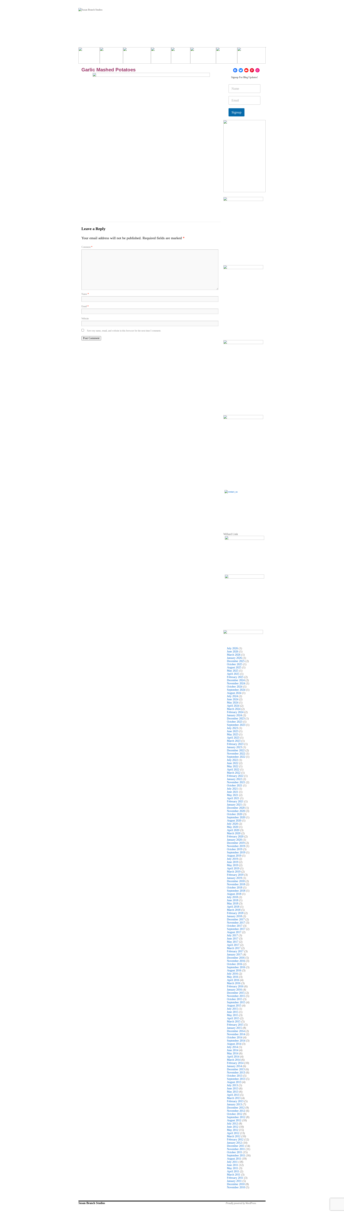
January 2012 (234, 1142)
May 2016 (232, 976)
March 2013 (233, 1098)
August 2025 (234, 667)
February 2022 (235, 775)
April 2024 (233, 705)
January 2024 (234, 715)
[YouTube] (246, 70)
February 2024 (235, 712)
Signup (236, 112)
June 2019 (232, 862)
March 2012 (233, 1136)
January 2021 (234, 804)
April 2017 (233, 944)
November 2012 (236, 1110)
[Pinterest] (252, 70)
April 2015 (233, 1018)
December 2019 (236, 842)
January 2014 (234, 1066)
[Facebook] (235, 70)
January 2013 (234, 1104)
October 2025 (234, 664)
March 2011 (233, 1174)
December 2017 (236, 919)
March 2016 (233, 983)
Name (85, 294)
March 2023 (233, 740)
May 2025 (232, 670)
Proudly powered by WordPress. (241, 1203)
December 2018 (236, 881)
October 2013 (234, 1075)
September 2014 (236, 1040)
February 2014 (235, 1062)
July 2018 (232, 897)
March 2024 (233, 708)
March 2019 (233, 871)
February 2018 (235, 913)
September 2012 (236, 1117)
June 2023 (232, 731)
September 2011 (236, 1155)
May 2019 (232, 865)
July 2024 (232, 696)
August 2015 (234, 1005)
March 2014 (233, 1059)
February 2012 (235, 1139)
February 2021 (235, 801)
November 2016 (236, 960)
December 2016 (236, 957)
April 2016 (233, 980)
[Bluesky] (241, 70)
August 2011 (234, 1158)
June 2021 (232, 791)
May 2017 (232, 941)
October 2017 (234, 925)
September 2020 (236, 817)
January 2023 (234, 747)
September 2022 (236, 756)
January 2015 (234, 1027)
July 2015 (232, 1008)
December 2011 (235, 1145)
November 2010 (236, 1187)
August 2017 (234, 932)
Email (85, 306)
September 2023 (236, 724)
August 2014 (234, 1043)
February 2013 (235, 1101)
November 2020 (236, 811)
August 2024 (234, 693)
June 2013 (232, 1088)
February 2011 (235, 1177)
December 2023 (236, 718)
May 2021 (232, 795)
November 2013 (236, 1072)
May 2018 (232, 903)
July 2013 (232, 1085)
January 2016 (234, 989)
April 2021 (233, 798)
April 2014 (233, 1056)
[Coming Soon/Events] (251, 57)
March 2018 (233, 909)
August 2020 (234, 820)
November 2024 (236, 683)
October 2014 (234, 1037)
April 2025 (233, 673)
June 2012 (232, 1126)
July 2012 (232, 1123)
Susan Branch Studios (91, 1203)
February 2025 (235, 677)
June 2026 (232, 651)
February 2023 (235, 744)
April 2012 (233, 1133)
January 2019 (234, 878)
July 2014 (232, 1047)
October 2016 (234, 964)
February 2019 (235, 874)
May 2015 (232, 1015)
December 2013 (236, 1069)
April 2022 (233, 769)
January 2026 (234, 657)
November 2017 (236, 922)
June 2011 (232, 1165)
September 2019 (236, 852)
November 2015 (236, 996)
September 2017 (236, 929)
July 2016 (232, 973)
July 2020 (232, 823)
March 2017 (233, 948)
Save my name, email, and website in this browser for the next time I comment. (124, 330)
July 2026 (232, 648)
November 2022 (236, 753)
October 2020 (234, 814)
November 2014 (236, 1034)
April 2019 (233, 868)
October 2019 (234, 849)
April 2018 (233, 906)
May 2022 (232, 766)
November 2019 (236, 846)
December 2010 (236, 1184)
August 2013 (234, 1082)
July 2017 (232, 935)
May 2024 (232, 702)
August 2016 (234, 970)
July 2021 (232, 788)
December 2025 (236, 661)
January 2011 (234, 1181)
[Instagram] (257, 70)
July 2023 (232, 728)
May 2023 (232, 734)
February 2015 (235, 1024)
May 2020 (232, 826)
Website (85, 318)
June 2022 (232, 763)
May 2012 (232, 1129)
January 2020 (234, 839)
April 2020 (233, 830)
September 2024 (236, 689)
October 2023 (234, 721)
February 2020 (235, 836)
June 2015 (232, 1011)
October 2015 (234, 999)
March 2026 (233, 654)
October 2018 (234, 887)
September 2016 (236, 967)
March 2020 (233, 833)
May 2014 (232, 1053)
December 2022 (236, 750)
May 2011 (232, 1168)
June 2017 (232, 938)
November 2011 (236, 1149)
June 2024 (232, 699)
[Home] (89, 57)
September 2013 (236, 1078)
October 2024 (234, 686)
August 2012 (234, 1120)
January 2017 (234, 954)
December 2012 (236, 1107)
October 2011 (234, 1152)
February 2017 (235, 951)
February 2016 (235, 986)
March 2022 (233, 772)
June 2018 (232, 900)
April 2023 (233, 737)
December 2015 (236, 992)
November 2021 (236, 782)
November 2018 (236, 884)
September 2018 (236, 890)
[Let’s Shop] (161, 57)
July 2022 (232, 759)
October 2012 (234, 1114)
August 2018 (234, 893)
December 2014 (236, 1031)
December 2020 (236, 807)
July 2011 (232, 1161)
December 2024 (236, 680)
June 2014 (232, 1050)
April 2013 (233, 1094)
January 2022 (234, 779)
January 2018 (234, 916)
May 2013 (232, 1091)
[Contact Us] (244, 510)
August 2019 (234, 855)
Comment (86, 247)
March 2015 (233, 1021)
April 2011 (233, 1171)
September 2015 (236, 1002)
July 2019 (232, 858)
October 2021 (234, 785)
